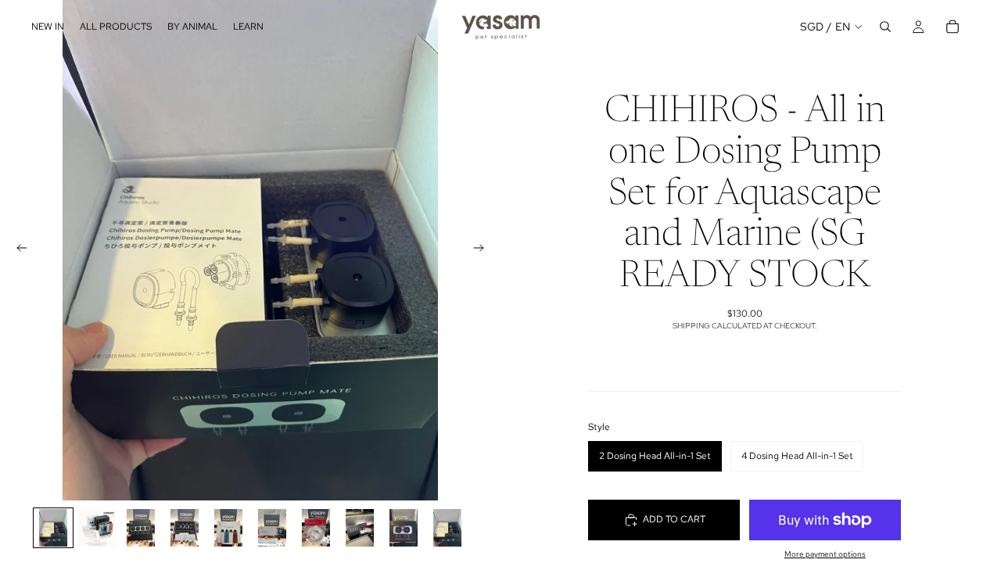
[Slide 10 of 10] (447, 528)
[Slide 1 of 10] (53, 528)
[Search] (885, 26)
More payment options (825, 554)
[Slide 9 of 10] (403, 528)
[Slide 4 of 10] (184, 528)
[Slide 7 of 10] (316, 528)
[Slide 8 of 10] (360, 528)
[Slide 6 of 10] (272, 528)
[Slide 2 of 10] (97, 528)
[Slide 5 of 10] (228, 528)
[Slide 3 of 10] (141, 528)
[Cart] (952, 26)
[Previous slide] (17, 250)
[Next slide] (483, 250)
